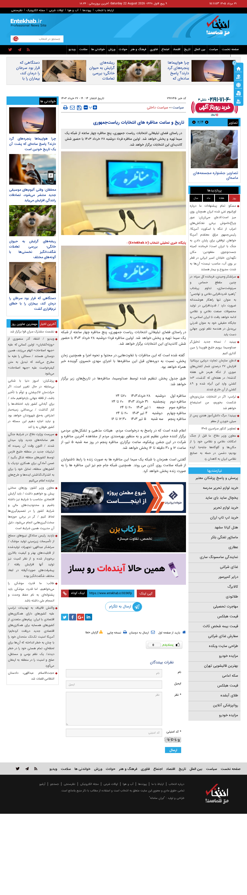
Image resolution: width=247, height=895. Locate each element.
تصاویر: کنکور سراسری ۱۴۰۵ (218, 428)
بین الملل (199, 49)
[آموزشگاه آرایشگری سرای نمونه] (123, 569)
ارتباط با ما (157, 784)
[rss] (28, 50)
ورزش (111, 49)
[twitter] (10, 50)
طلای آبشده (229, 695)
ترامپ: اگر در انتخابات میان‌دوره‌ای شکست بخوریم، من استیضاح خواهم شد (213, 402)
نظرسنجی (16, 10)
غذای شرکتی (229, 567)
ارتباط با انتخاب (104, 10)
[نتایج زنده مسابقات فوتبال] (238, 101)
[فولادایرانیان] (123, 497)
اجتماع (165, 49)
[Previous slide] (206, 122)
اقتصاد (176, 49)
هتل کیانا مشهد (226, 527)
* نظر (177, 694)
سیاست (213, 49)
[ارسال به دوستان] (72, 107)
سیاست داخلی (157, 107)
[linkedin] (88, 617)
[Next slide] (194, 122)
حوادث (123, 49)
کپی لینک (146, 593)
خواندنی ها (98, 49)
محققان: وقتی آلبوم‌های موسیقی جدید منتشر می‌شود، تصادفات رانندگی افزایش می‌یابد (32, 195)
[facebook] (72, 617)
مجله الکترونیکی (89, 784)
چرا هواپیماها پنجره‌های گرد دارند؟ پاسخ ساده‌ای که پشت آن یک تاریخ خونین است (178, 78)
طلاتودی (232, 596)
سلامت (83, 49)
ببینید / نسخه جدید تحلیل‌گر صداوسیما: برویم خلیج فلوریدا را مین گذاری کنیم (213, 347)
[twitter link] (17, 768)
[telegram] (19, 50)
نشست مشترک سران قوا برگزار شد (32, 331)
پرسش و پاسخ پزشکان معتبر (217, 478)
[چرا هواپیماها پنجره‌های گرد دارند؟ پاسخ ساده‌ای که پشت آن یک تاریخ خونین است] (32, 120)
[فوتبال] (238, 84)
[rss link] (36, 768)
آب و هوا (73, 10)
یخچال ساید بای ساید (221, 498)
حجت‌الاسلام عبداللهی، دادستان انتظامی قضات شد (31, 675)
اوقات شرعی (56, 10)
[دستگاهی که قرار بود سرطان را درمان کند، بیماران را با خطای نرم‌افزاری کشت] (32, 277)
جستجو (54, 784)
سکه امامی (230, 676)
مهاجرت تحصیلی (225, 606)
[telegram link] (27, 768)
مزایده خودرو (228, 656)
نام (179, 672)
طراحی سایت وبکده (223, 646)
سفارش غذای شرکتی (223, 636)
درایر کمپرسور (228, 577)
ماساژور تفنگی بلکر (224, 537)
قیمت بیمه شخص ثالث (220, 626)
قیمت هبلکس (227, 616)
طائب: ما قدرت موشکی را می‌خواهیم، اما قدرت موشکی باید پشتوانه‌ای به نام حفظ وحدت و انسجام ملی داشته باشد (31, 592)
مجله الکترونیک (36, 10)
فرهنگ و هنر (138, 49)
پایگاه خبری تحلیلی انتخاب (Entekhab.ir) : (156, 242)
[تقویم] (238, 92)
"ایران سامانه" (157, 798)
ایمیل (177, 683)
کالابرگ (232, 587)
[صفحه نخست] (238, 68)
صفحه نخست (230, 49)
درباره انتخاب (176, 784)
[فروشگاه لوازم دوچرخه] (123, 533)
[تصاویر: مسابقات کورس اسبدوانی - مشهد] (211, 149)
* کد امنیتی (173, 731)
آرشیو (42, 784)
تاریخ (187, 49)
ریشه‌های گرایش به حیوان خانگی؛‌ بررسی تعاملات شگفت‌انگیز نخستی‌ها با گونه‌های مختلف (101, 78)
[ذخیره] (79, 108)
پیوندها (86, 10)
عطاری (233, 547)
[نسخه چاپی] (65, 107)
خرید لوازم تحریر (225, 508)
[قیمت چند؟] (238, 76)
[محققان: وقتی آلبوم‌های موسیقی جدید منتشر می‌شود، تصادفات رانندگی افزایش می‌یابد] (32, 169)
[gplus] (80, 617)
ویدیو (72, 49)
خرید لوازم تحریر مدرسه (220, 488)
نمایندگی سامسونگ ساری (219, 557)
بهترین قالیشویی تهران (221, 666)
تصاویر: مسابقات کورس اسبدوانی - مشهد (217, 175)
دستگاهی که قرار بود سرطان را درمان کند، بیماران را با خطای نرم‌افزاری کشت (27, 76)
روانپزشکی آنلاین (225, 705)
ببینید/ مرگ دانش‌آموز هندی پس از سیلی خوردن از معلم (213, 418)
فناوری (154, 49)
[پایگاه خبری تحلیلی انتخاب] (219, 27)
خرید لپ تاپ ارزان (224, 517)
